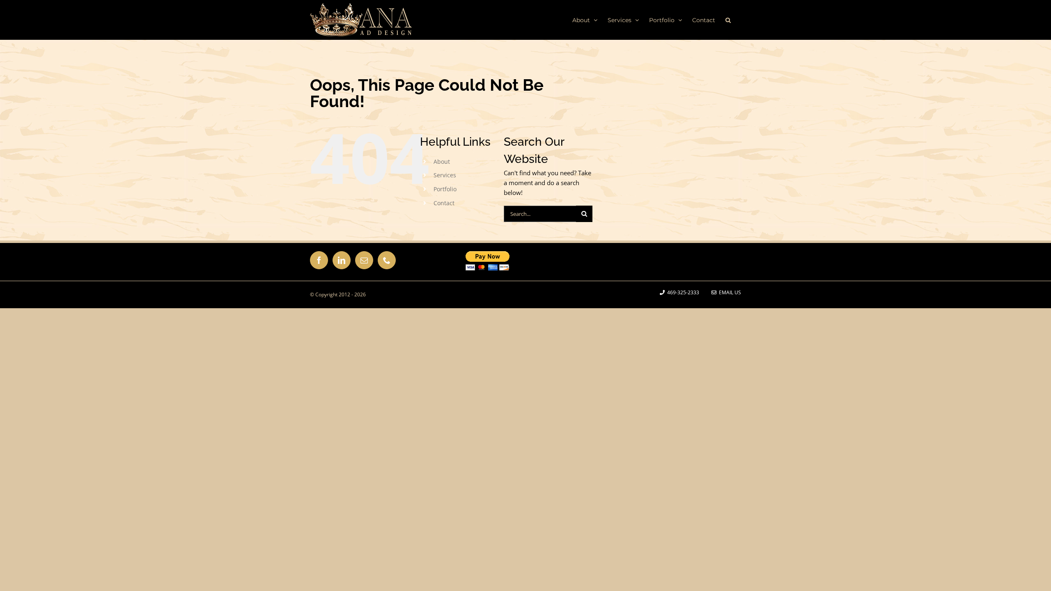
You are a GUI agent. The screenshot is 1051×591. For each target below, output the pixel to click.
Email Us (728, 292)
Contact (444, 203)
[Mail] (364, 260)
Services (445, 175)
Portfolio (445, 189)
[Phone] (387, 260)
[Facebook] (319, 260)
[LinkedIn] (342, 260)
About (442, 161)
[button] (728, 19)
